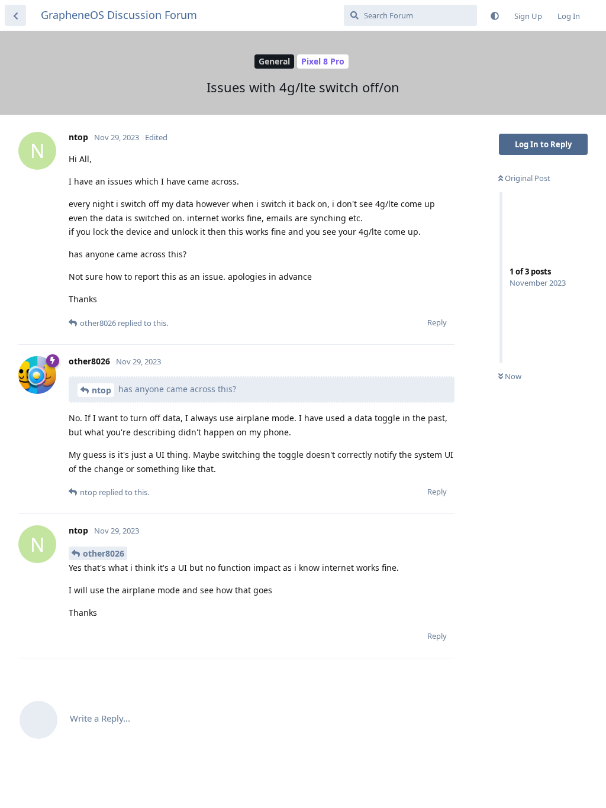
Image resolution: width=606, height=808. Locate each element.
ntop (101, 390)
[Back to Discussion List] (15, 15)
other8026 (103, 553)
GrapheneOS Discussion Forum (119, 15)
